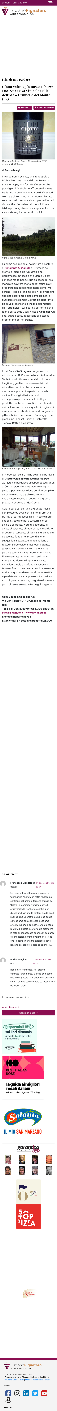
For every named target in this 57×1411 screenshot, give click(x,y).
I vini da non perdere (16, 79)
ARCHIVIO (22, 3)
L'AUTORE (6, 3)
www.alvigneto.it (35, 612)
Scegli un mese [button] (27, 1012)
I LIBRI (14, 3)
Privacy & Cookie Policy (14, 1380)
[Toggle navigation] (50, 3)
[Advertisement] (28, 46)
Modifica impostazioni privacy (37, 1380)
